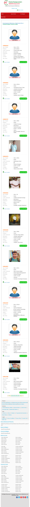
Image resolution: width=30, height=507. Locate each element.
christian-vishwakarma (5, 462)
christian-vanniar (4, 459)
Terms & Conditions (10, 418)
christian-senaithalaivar (5, 458)
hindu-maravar (4, 444)
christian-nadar (18, 453)
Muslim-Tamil (18, 461)
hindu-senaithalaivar (5, 449)
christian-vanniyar (4, 461)
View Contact (7, 62)
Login (6, 402)
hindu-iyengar (3, 441)
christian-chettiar (19, 447)
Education (21, 423)
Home (3, 402)
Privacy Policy (18, 418)
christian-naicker (4, 455)
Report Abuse (4, 414)
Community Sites (5, 409)
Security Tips (24, 418)
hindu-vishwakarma (5, 453)
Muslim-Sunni (18, 459)
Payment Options (21, 404)
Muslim (8, 429)
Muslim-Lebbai (18, 456)
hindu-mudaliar (18, 437)
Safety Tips (4, 419)
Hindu (2, 429)
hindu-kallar (3, 442)
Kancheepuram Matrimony (8, 23)
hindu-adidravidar (4, 437)
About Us (4, 418)
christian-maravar (19, 449)
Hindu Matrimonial (24, 402)
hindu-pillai (3, 446)
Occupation (26, 423)
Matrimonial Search (16, 402)
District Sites (24, 407)
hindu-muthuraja (19, 440)
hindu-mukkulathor (19, 438)
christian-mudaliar (19, 450)
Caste (5, 423)
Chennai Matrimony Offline (7, 407)
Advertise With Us (17, 407)
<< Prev (9, 395)
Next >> (21, 395)
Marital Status (16, 423)
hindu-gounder (4, 440)
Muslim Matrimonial (13, 404)
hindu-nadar (18, 441)
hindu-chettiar (3, 438)
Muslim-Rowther (19, 458)
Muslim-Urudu (18, 462)
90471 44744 (20, 10)
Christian (5, 429)
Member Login (14, 8)
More (2, 425)
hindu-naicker (18, 442)
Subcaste (9, 423)
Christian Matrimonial (5, 404)
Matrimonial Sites (19, 23)
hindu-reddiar (3, 447)
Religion (2, 423)
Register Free (9, 402)
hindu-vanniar (3, 450)
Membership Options (13, 409)
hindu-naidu (18, 444)
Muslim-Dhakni (18, 455)
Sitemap (9, 414)
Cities (12, 423)
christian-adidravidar (19, 446)
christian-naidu (4, 456)
